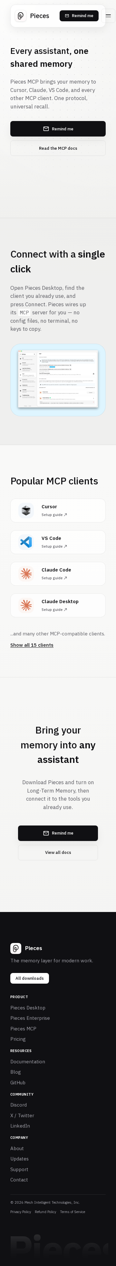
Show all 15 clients (31, 645)
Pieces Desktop (27, 1008)
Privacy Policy (20, 1212)
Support (19, 1169)
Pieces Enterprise (30, 1018)
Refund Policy (45, 1212)
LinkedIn (20, 1126)
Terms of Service (72, 1212)
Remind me (82, 15)
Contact (19, 1180)
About (17, 1148)
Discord (18, 1105)
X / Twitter (22, 1115)
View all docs (58, 852)
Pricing (18, 1039)
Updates (19, 1159)
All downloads (29, 978)
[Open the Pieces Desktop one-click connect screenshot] (58, 380)
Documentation (27, 1061)
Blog (15, 1072)
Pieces (39, 15)
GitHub (17, 1082)
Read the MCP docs (58, 148)
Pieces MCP (23, 1029)
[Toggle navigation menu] (108, 16)
